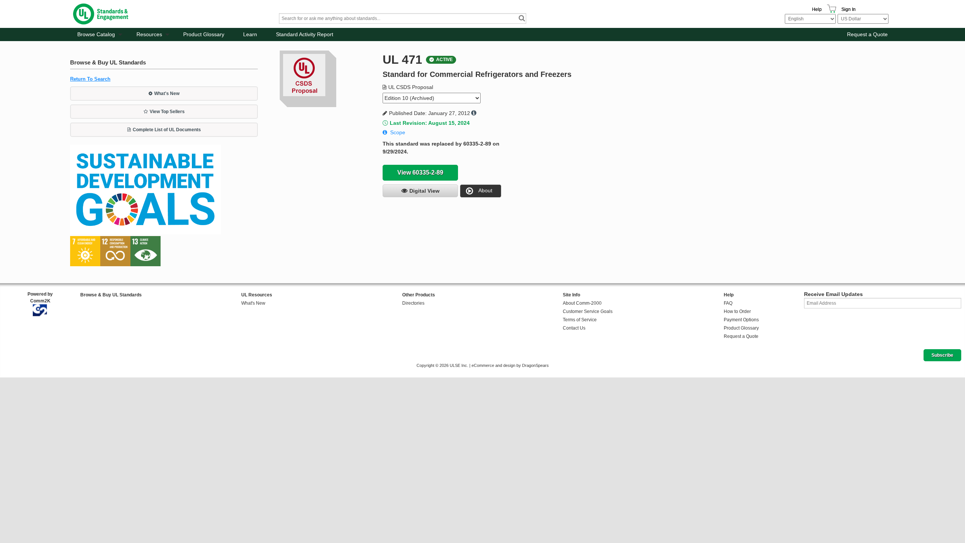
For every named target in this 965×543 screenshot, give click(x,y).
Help (817, 9)
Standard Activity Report (304, 34)
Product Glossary (203, 34)
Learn (250, 34)
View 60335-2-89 (420, 172)
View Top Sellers (167, 111)
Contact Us (574, 328)
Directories (413, 303)
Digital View (424, 191)
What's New (166, 93)
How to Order (737, 311)
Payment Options (741, 319)
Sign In (848, 9)
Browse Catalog (96, 34)
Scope (397, 132)
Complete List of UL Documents (167, 129)
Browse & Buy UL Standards (111, 295)
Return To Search (90, 79)
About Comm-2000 (582, 303)
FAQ (728, 303)
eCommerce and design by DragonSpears (510, 365)
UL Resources (256, 295)
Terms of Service (580, 319)
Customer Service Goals (588, 311)
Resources (149, 34)
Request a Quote (867, 34)
